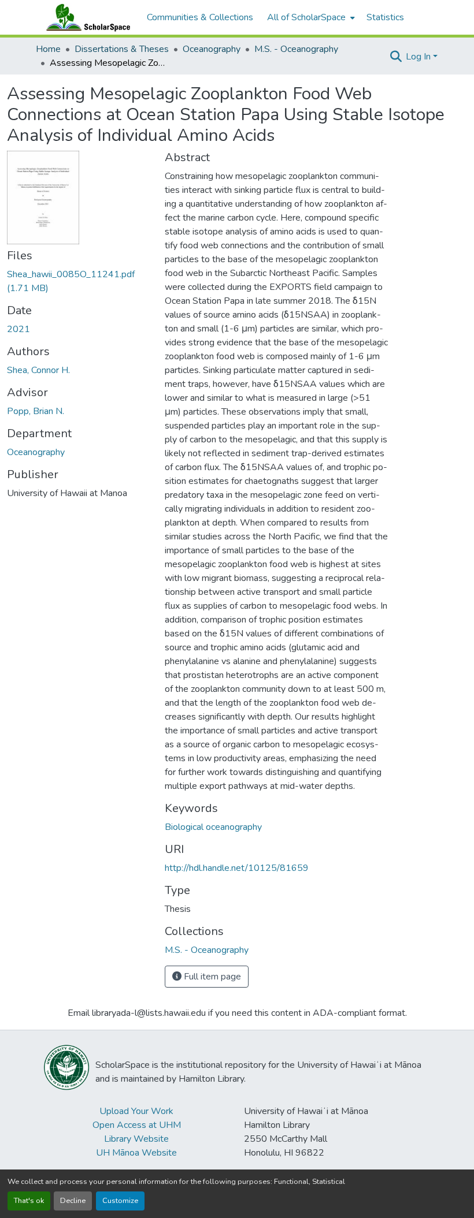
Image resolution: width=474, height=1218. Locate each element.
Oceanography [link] (211, 49)
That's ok (29, 1200)
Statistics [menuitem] (385, 17)
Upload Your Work (136, 1111)
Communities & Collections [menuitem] (200, 17)
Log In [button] (419, 56)
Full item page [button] (211, 976)
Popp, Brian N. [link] (35, 411)
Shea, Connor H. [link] (38, 370)
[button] (85, 17)
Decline (73, 1200)
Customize (120, 1200)
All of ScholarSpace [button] (306, 17)
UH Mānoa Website (136, 1152)
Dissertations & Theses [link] (122, 49)
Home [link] (48, 49)
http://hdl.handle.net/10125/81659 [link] (237, 868)
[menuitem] (310, 17)
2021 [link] (18, 329)
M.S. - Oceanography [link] (296, 49)
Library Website (136, 1139)
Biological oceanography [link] (213, 827)
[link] (79, 281)
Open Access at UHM (136, 1125)
